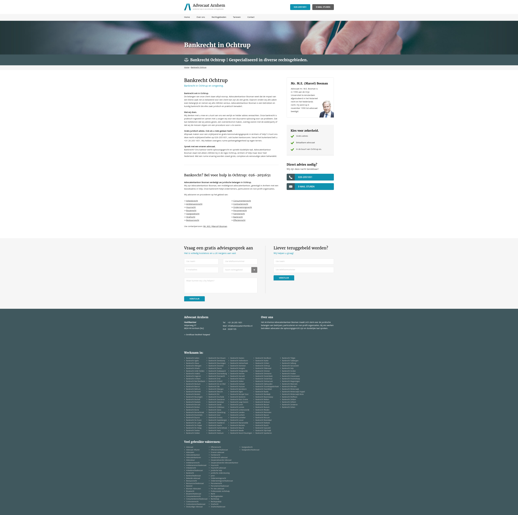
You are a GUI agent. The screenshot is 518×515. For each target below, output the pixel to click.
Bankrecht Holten (237, 381)
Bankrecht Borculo (193, 404)
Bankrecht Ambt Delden (195, 371)
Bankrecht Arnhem (193, 379)
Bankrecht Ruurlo (262, 425)
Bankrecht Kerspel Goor (239, 394)
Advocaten (190, 452)
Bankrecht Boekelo (193, 402)
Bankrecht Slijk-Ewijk (263, 430)
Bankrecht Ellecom (216, 391)
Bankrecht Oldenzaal (263, 368)
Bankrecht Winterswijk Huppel (293, 391)
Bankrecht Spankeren (263, 433)
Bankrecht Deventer (216, 366)
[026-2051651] (300, 7)
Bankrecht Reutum (262, 407)
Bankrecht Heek (215, 430)
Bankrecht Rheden (262, 410)
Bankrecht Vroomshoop (291, 379)
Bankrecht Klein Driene (239, 399)
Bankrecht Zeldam (289, 399)
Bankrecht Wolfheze (289, 397)
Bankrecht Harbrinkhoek (218, 428)
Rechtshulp (215, 499)
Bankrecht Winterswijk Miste (293, 394)
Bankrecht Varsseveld (290, 366)
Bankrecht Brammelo (194, 415)
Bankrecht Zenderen (290, 404)
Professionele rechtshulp (220, 491)
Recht (213, 494)
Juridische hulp (216, 470)
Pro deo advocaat (217, 488)
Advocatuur (190, 460)
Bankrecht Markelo (237, 425)
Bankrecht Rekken (262, 399)
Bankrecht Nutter (262, 360)
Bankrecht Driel (214, 379)
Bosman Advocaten (193, 488)
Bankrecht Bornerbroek (195, 412)
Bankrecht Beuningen (194, 397)
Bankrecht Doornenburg (218, 373)
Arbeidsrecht (192, 201)
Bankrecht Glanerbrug (217, 412)
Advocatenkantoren (193, 457)
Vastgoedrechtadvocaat (250, 450)
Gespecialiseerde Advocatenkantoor (224, 463)
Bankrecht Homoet (237, 384)
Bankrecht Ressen (262, 404)
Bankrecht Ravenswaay (264, 397)
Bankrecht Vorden (289, 371)
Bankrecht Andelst (193, 373)
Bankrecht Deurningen (217, 363)
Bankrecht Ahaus (192, 363)
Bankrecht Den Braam (217, 358)
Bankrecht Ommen (262, 371)
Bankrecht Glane (215, 410)
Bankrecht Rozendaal (263, 420)
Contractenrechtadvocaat (195, 504)
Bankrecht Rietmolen (263, 412)
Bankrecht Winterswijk (290, 389)
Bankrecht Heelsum (216, 433)
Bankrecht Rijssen (262, 415)
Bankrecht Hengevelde (239, 371)
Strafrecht (190, 217)
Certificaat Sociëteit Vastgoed (198, 335)
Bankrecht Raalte (261, 391)
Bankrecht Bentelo (193, 394)
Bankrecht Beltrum (193, 389)
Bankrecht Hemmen (238, 366)
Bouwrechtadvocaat (193, 494)
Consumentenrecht (242, 201)
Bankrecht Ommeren (263, 373)
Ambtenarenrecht (194, 204)
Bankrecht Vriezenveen (291, 376)
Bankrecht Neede (237, 430)
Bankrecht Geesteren (217, 399)
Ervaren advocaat (217, 452)
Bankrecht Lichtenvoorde (239, 410)
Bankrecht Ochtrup (262, 366)
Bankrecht (238, 217)
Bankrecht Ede (214, 386)
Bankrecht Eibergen (216, 389)
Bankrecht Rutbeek (262, 423)
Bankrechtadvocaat (193, 476)
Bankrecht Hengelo (237, 368)
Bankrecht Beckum (193, 384)
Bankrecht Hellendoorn (239, 360)
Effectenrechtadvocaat (219, 450)
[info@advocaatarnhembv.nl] (323, 7)
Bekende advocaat (193, 478)
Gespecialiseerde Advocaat (221, 460)
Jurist (213, 476)
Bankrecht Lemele (237, 407)
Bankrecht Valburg (289, 363)
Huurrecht (191, 207)
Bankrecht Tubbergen (290, 360)
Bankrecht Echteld (215, 381)
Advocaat (189, 447)
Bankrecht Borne (192, 410)
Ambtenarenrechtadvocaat (196, 465)
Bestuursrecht (192, 220)
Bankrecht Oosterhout (263, 379)
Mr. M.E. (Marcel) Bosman (215, 226)
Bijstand (189, 486)
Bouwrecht (191, 211)
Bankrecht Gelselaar (216, 402)
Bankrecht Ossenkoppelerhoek (267, 386)
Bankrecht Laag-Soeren (239, 402)
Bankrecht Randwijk (262, 394)
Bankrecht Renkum (262, 402)
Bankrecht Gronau (215, 417)
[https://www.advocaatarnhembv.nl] (205, 7)
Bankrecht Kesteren (237, 397)
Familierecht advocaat (219, 457)
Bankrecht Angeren (193, 376)
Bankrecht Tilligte (288, 358)
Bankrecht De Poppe (194, 425)
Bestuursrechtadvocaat (195, 483)
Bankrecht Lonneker (238, 417)
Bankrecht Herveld (237, 376)
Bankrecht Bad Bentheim (195, 381)
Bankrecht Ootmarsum (264, 381)
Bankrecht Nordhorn (263, 358)
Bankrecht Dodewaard (217, 371)
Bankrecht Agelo (192, 360)
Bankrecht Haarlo (215, 425)
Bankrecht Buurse (193, 417)
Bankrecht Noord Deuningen (241, 433)
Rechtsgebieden (217, 496)
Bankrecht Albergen (193, 366)
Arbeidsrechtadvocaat (194, 470)
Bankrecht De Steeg (193, 428)
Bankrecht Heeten (237, 358)
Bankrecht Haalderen (217, 423)
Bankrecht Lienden (237, 412)
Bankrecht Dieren (215, 368)
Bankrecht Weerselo (289, 384)
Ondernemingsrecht (242, 207)
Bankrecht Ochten (262, 363)
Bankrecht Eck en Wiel (217, 384)
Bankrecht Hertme (237, 373)
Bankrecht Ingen (236, 391)
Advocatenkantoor (193, 455)
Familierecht (239, 214)
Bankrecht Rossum (262, 417)
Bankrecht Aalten (192, 358)
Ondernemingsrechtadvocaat (222, 481)
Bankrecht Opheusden (263, 384)
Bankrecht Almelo (193, 368)
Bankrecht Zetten (288, 407)
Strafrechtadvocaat (218, 507)
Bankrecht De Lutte (193, 423)
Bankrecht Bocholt (193, 399)
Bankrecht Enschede (216, 397)
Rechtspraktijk (216, 501)
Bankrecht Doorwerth (217, 376)
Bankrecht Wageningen (291, 381)
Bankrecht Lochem (237, 415)
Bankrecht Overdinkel (263, 389)
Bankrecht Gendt (215, 404)
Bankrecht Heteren (237, 379)
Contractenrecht (240, 204)
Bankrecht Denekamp (217, 360)
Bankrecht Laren (236, 404)
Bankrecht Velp (288, 368)
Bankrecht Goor (215, 415)
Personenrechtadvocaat (220, 486)
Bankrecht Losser (237, 420)
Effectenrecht (239, 220)
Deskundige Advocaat (194, 507)
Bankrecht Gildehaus (216, 407)
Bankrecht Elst (214, 394)
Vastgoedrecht (192, 214)
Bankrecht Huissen (237, 386)
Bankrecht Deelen (193, 430)
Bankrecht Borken (193, 407)
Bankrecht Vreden (289, 373)
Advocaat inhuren (193, 450)
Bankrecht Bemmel (193, 391)
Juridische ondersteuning (220, 473)
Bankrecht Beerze (193, 386)
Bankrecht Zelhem (289, 402)
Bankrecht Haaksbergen (218, 420)
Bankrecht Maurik (237, 428)
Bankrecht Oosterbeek (263, 376)
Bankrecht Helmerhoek (239, 363)
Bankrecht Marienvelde (239, 423)
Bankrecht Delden (193, 433)
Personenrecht (240, 211)
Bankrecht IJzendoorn (238, 389)
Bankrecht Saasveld (262, 428)
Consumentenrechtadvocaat (196, 499)
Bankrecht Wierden (289, 386)
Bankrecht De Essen (194, 420)
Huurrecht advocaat (218, 468)
